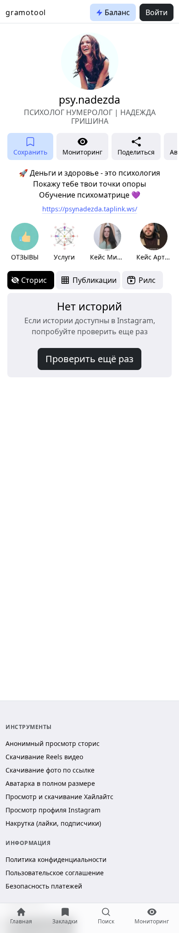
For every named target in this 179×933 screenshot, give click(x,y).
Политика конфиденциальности (56, 859)
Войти (156, 12)
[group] (24, 242)
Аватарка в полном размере (50, 783)
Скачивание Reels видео (44, 756)
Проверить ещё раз (89, 359)
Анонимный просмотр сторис (53, 743)
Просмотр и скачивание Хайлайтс (59, 796)
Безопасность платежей (44, 886)
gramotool (26, 12)
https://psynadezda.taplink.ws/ (89, 208)
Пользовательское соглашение (55, 872)
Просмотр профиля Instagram (53, 810)
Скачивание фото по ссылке (50, 770)
